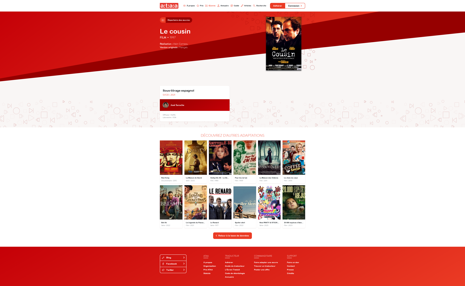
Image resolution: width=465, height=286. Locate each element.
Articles (247, 6)
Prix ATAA (208, 270)
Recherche (261, 6)
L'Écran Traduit (232, 270)
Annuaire (225, 6)
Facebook (171, 263)
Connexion (293, 5)
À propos (191, 6)
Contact (291, 266)
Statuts (206, 273)
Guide (236, 6)
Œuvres (212, 6)
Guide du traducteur (234, 266)
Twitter (170, 270)
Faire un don (293, 262)
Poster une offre (262, 270)
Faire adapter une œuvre (266, 262)
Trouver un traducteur (264, 266)
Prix (201, 6)
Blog (168, 257)
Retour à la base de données (233, 235)
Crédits (290, 273)
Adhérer (277, 5)
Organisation (209, 266)
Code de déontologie (235, 273)
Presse (290, 270)
